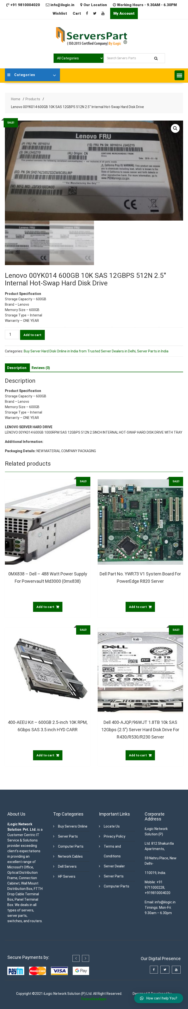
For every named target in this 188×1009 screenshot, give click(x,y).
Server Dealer (114, 866)
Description (16, 368)
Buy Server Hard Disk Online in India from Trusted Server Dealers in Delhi (80, 351)
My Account (124, 13)
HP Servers (66, 876)
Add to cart (32, 335)
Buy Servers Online (72, 826)
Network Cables (70, 856)
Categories (24, 75)
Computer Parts (70, 846)
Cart (77, 13)
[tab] (17, 367)
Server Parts (68, 836)
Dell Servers (67, 866)
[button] (179, 75)
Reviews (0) (41, 368)
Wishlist (60, 13)
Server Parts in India (152, 351)
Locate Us (112, 826)
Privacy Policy (114, 836)
